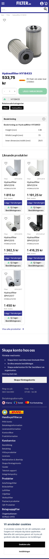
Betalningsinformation (12, 425)
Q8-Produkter (8, 504)
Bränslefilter (7, 486)
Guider (5, 467)
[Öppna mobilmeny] (3, 3)
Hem (2, 15)
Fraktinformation (10, 436)
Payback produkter (11, 501)
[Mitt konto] (42, 3)
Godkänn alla (24, 544)
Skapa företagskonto (24, 380)
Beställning (7, 445)
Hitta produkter (9, 452)
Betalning (6, 448)
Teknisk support (9, 470)
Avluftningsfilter (9, 483)
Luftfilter (6, 490)
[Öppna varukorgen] (46, 3)
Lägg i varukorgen (13, 203)
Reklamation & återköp (12, 459)
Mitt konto (7, 421)
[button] (24, 20)
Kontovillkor (7, 432)
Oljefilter (6, 494)
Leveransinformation (11, 429)
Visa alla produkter (11, 329)
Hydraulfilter (17, 108)
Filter (8, 15)
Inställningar (24, 551)
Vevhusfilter (7, 497)
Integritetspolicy (9, 474)
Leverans (6, 456)
